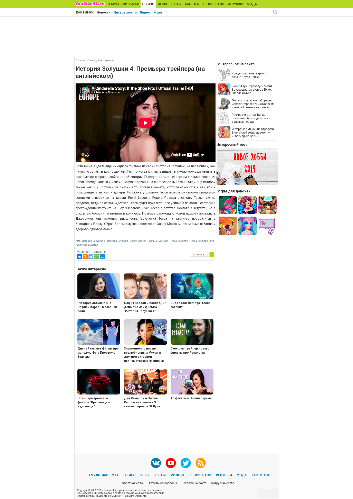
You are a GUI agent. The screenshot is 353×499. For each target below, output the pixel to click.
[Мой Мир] (102, 256)
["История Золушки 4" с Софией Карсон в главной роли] (98, 286)
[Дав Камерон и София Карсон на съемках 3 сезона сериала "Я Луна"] (145, 382)
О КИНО (148, 4)
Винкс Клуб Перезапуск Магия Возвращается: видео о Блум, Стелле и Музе (252, 89)
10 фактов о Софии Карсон (191, 398)
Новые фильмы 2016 (202, 240)
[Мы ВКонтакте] (156, 463)
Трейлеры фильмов (87, 244)
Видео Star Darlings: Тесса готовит (190, 305)
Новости (104, 12)
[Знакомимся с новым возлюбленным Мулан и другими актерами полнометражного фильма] (145, 332)
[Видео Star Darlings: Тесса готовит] (192, 286)
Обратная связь (133, 483)
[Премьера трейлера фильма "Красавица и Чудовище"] (98, 382)
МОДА (252, 4)
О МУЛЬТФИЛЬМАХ (123, 4)
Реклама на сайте (194, 483)
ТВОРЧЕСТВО (213, 4)
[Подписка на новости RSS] (200, 463)
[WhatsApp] (96, 256)
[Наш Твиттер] (186, 463)
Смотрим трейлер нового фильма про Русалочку (190, 350)
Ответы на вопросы (163, 483)
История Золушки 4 (93, 240)
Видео (145, 12)
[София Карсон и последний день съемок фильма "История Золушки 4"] (145, 286)
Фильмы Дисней (158, 240)
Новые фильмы (179, 240)
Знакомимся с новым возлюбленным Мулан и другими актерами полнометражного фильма (144, 355)
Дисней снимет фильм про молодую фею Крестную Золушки (98, 353)
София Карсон (138, 240)
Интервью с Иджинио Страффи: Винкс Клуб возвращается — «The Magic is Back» (253, 132)
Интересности (125, 12)
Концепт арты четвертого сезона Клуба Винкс (249, 75)
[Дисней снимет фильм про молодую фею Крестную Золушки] (98, 332)
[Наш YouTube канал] (171, 463)
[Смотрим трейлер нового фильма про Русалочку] (192, 332)
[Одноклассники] (85, 256)
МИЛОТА (192, 4)
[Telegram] (90, 256)
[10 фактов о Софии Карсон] (192, 382)
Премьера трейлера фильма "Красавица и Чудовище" (93, 402)
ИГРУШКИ (236, 4)
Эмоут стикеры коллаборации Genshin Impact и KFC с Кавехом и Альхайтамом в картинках (253, 104)
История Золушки (117, 240)
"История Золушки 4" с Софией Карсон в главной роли (97, 307)
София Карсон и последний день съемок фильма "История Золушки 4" (145, 307)
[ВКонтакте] (79, 256)
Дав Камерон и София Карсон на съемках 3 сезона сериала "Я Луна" (142, 402)
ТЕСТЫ (176, 4)
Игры (157, 12)
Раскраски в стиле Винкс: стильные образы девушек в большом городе (251, 118)
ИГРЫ (162, 4)
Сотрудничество (223, 483)
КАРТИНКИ (85, 12)
